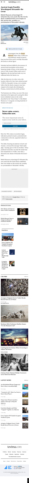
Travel (6, 454)
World (9, 452)
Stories (22, 454)
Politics (5, 452)
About (4, 461)
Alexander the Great (7, 191)
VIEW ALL (26, 276)
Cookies (24, 461)
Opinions (16, 454)
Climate (11, 454)
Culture (2, 42)
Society (14, 452)
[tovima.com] (14, 2)
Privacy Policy (19, 461)
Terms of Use (13, 461)
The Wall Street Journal (14, 456)
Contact (8, 461)
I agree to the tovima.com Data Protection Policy (14, 128)
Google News (16, 197)
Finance (19, 452)
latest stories (9, 199)
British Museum (17, 191)
